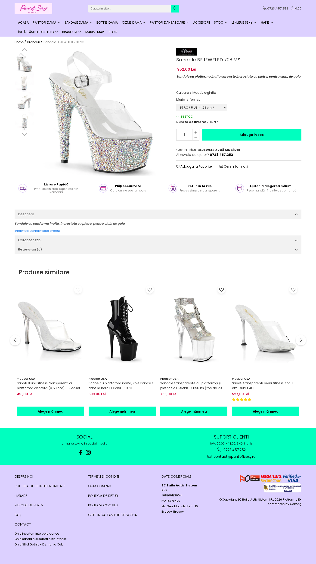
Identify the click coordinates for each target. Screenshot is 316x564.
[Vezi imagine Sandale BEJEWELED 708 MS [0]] (24, 62)
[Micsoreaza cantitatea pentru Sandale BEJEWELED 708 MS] (195, 138)
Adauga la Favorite (196, 166)
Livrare (21, 495)
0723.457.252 (234, 449)
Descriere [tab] (26, 214)
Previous (24, 50)
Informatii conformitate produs (38, 231)
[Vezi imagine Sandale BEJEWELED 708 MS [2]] (24, 101)
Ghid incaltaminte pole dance (37, 534)
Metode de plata (29, 505)
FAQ (18, 514)
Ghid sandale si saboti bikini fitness (41, 539)
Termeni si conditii (104, 476)
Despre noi (24, 476)
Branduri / (35, 42)
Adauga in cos (251, 134)
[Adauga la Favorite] (78, 289)
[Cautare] (175, 9)
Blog (113, 32)
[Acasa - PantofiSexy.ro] (38, 8)
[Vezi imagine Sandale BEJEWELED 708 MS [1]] (24, 82)
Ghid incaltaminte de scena (112, 514)
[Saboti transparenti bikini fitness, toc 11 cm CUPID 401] (265, 329)
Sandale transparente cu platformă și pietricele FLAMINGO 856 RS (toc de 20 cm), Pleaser (191, 386)
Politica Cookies (103, 505)
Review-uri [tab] (30, 249)
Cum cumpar (99, 485)
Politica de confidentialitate (40, 485)
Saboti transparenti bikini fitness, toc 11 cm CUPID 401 (263, 385)
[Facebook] (81, 452)
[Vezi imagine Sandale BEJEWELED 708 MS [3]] (24, 121)
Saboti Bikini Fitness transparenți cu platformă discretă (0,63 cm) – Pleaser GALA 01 (48, 386)
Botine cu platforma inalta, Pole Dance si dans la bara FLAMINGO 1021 (121, 385)
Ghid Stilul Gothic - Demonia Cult (39, 544)
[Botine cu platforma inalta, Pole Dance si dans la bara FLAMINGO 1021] (122, 329)
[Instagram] (88, 452)
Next (24, 133)
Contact (23, 524)
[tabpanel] (101, 112)
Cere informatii (235, 166)
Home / (21, 42)
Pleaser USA (26, 378)
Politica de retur (103, 495)
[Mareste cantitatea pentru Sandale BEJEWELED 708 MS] (195, 132)
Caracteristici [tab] (29, 240)
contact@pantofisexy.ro (234, 456)
